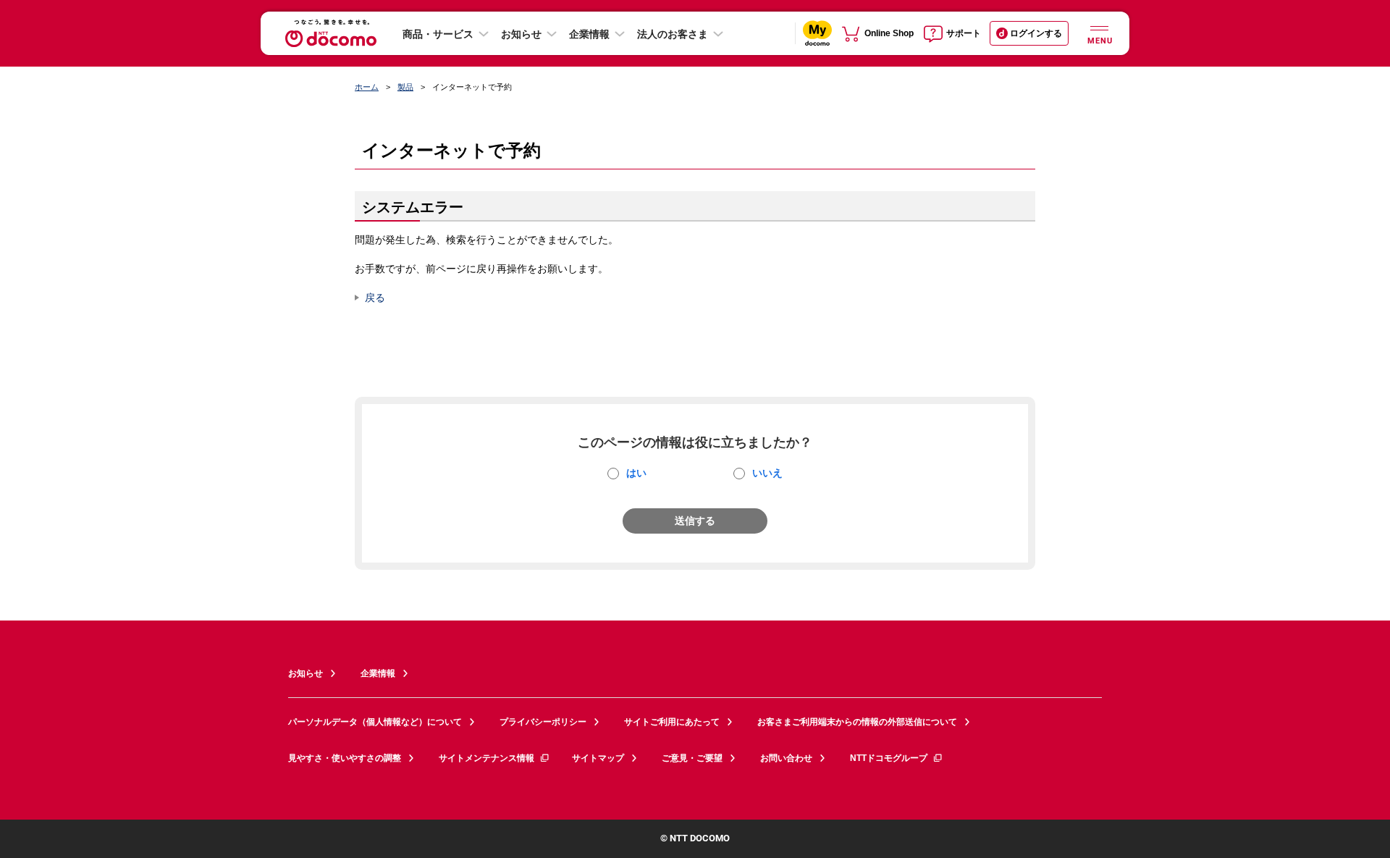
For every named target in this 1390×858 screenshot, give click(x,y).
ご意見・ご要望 (692, 758)
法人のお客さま (672, 34)
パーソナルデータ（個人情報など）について (375, 722)
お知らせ (521, 34)
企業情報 (589, 34)
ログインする (1036, 33)
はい (636, 473)
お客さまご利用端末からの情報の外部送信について (857, 722)
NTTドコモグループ (888, 758)
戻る (375, 297)
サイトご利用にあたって (672, 722)
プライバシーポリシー (543, 722)
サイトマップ (598, 758)
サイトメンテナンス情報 (486, 758)
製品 (405, 87)
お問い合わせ (786, 758)
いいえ (767, 473)
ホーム (367, 87)
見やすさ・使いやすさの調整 (344, 758)
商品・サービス (438, 34)
